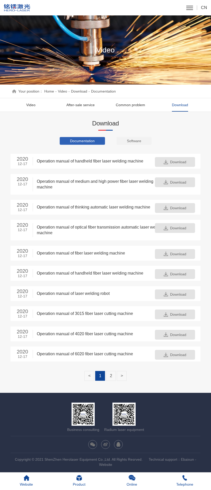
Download (79, 91)
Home (49, 91)
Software (134, 141)
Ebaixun (187, 459)
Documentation (103, 91)
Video (62, 91)
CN (204, 7)
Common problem (130, 105)
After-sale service (80, 105)
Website (105, 464)
